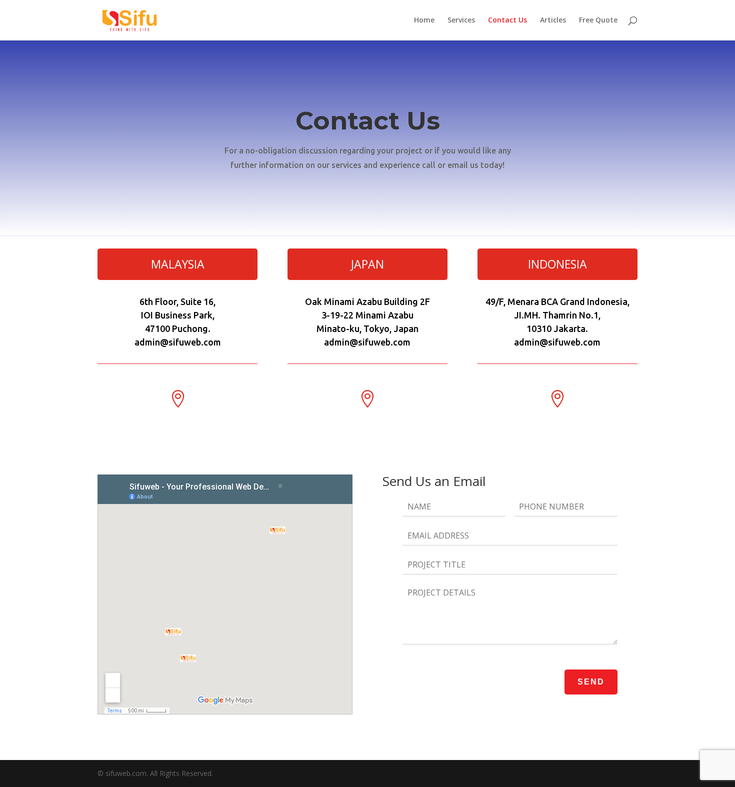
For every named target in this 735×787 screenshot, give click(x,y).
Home (424, 20)
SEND (591, 682)
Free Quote (598, 20)
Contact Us (507, 20)
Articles (553, 20)
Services (461, 20)
